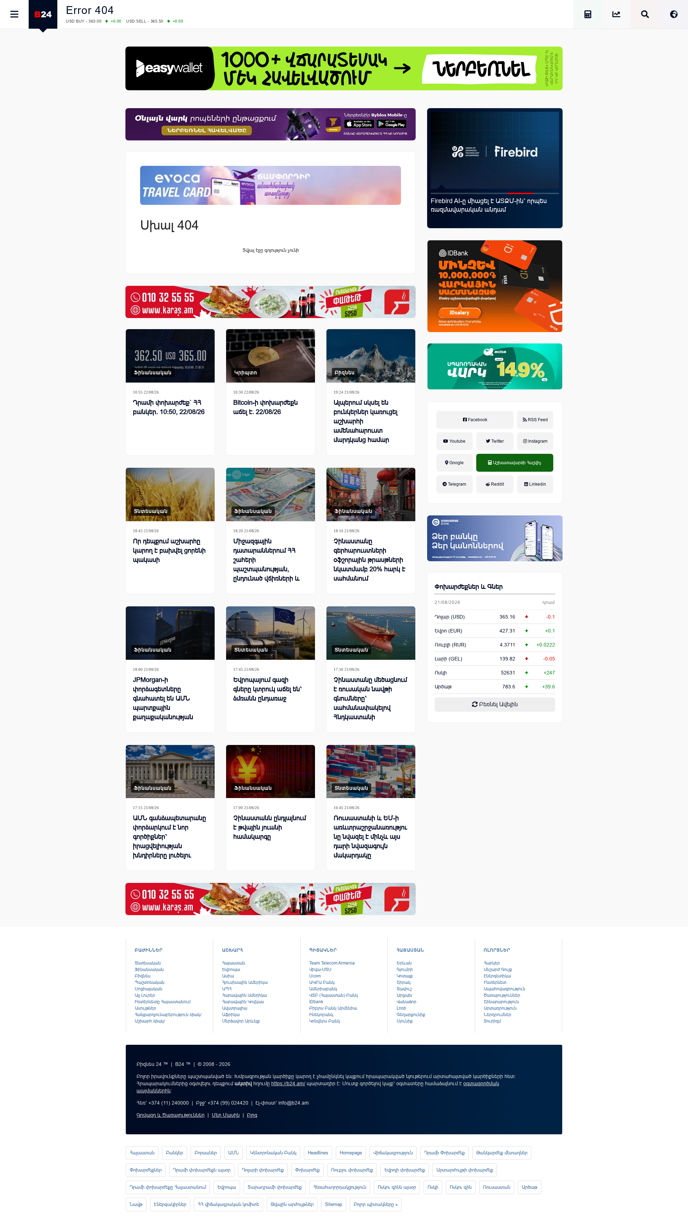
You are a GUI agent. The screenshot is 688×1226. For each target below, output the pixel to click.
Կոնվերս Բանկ (324, 1021)
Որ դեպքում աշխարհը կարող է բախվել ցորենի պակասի (169, 550)
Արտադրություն (500, 1008)
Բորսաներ (206, 1152)
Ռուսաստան (496, 1187)
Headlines (318, 1152)
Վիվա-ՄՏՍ (320, 969)
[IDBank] (494, 286)
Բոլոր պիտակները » (376, 1204)
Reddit (497, 484)
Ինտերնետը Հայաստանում (163, 1001)
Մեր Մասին (226, 1115)
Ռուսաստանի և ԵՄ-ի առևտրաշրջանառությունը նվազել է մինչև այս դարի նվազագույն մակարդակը (370, 836)
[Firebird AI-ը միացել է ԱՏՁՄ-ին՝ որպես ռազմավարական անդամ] (495, 150)
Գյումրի (405, 969)
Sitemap (333, 1204)
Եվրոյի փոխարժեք (404, 1170)
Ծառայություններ (502, 995)
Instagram (537, 441)
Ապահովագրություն (504, 988)
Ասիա (228, 976)
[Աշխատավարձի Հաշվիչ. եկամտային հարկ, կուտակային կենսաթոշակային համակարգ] (587, 15)
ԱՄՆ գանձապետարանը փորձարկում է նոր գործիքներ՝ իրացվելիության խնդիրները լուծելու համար (169, 841)
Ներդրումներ (497, 1014)
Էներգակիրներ (170, 1204)
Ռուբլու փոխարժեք (352, 1170)
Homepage (351, 1152)
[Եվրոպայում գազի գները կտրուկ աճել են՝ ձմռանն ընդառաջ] (270, 633)
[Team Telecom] (270, 185)
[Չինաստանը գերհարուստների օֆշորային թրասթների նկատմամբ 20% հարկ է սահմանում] (370, 494)
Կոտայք (405, 976)
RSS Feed (537, 419)
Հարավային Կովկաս (243, 1001)
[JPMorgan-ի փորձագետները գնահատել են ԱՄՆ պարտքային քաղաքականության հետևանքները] (170, 633)
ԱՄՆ (233, 1152)
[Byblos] (270, 124)
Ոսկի (441, 672)
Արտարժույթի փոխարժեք (464, 1170)
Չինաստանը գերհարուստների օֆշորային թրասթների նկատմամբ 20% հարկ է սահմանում (369, 560)
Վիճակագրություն (393, 1152)
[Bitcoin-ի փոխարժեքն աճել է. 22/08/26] (270, 356)
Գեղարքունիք (411, 1014)
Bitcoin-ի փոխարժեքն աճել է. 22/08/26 (265, 407)
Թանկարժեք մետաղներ (501, 1152)
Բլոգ (252, 1115)
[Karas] (270, 302)
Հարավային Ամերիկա (244, 995)
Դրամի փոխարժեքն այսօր (201, 1170)
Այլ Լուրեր (145, 995)
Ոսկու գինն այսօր (397, 1187)
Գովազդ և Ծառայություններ (171, 1115)
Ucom (315, 976)
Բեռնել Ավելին (498, 704)
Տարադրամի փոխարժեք (275, 1187)
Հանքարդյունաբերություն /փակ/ (168, 1014)
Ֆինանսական (153, 372)
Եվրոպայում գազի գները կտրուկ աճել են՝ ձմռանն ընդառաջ (267, 689)
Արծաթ (530, 1187)
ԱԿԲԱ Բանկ (322, 982)
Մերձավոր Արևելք (241, 1021)
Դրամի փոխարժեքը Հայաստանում (168, 1187)
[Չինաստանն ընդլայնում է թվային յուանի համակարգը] (270, 771)
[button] (444, 193)
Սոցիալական (148, 988)
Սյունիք (405, 1021)
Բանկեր (174, 1152)
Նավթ (136, 1204)
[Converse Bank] (495, 538)
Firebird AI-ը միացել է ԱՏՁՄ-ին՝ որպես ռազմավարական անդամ (489, 205)
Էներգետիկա (497, 976)
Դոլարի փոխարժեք (263, 1170)
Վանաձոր (406, 1001)
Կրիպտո (245, 372)
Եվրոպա (231, 969)
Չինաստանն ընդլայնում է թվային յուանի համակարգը (269, 827)
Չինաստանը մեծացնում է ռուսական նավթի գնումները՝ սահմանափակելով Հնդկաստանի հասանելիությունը (370, 703)
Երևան (404, 963)
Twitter (497, 441)
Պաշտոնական (149, 982)
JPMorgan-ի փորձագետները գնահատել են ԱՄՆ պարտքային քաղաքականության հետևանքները (163, 703)
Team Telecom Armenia (332, 963)
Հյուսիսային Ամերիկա (245, 982)
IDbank (316, 1001)
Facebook (477, 419)
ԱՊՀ (226, 988)
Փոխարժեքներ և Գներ (469, 586)
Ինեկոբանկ (321, 1014)
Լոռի (401, 1008)
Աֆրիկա (231, 1014)
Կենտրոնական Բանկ (273, 1152)
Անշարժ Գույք (498, 969)
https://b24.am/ (288, 1083)
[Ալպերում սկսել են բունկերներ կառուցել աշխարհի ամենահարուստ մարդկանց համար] (370, 356)
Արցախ (404, 995)
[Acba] (494, 366)
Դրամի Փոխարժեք (444, 1152)
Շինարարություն (501, 1001)
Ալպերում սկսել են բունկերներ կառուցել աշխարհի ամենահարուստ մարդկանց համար (365, 421)
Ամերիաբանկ (323, 988)
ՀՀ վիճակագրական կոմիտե (228, 1204)
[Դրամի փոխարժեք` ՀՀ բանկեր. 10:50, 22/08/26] (170, 356)
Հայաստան (233, 963)
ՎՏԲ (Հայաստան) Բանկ (333, 995)
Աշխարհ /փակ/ (150, 1021)
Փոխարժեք (307, 1170)
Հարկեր (492, 963)
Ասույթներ (145, 1008)
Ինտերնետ (495, 982)
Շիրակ (404, 982)
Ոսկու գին (461, 1187)
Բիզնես (345, 372)
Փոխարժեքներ (146, 1170)
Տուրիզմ (492, 1021)
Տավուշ (404, 988)
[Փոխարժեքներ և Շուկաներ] (616, 15)
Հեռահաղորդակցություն (339, 1187)
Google (456, 462)
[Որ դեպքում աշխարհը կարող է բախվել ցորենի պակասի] (170, 494)
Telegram (456, 484)
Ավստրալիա (234, 1008)
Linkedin (537, 484)
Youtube (456, 441)
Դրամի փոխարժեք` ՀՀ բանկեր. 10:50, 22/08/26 (169, 407)
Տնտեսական (151, 511)
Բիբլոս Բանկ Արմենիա (333, 1008)
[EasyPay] (344, 68)
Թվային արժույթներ (292, 1204)
